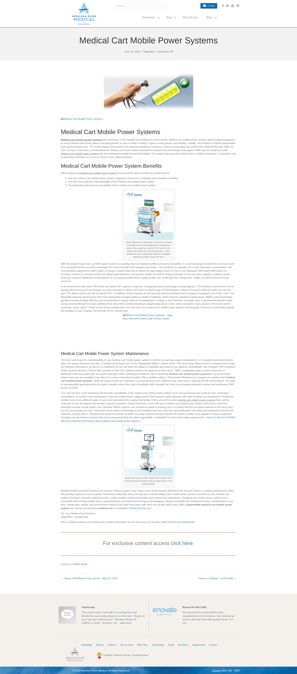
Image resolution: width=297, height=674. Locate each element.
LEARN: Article (79, 564)
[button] (158, 17)
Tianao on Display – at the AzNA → (217, 578)
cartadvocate (187, 522)
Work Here (142, 645)
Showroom (148, 17)
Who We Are (190, 17)
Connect (213, 645)
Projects (112, 645)
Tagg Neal (148, 51)
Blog (169, 17)
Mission (100, 645)
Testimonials (158, 645)
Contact (216, 670)
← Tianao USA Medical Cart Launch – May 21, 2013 (89, 578)
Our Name (183, 645)
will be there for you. (140, 508)
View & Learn (126, 645)
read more (125, 622)
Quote (171, 645)
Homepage (86, 645)
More (209, 17)
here (187, 543)
